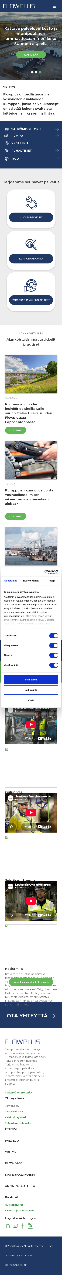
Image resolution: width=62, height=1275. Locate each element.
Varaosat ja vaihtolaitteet (20, 1210)
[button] (32, 72)
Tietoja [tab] (51, 580)
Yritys (10, 1152)
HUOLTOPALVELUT (31, 217)
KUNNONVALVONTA (31, 258)
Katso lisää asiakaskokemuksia (31, 982)
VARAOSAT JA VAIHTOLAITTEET (31, 300)
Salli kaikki (31, 679)
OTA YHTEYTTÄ (27, 1015)
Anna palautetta (20, 1186)
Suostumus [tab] (10, 580)
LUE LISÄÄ (31, 54)
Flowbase (14, 1163)
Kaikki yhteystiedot (16, 1117)
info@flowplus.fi (14, 1111)
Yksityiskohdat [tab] (31, 580)
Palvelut (13, 1140)
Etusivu (12, 1129)
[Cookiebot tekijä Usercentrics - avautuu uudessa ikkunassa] (44, 572)
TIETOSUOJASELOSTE (17, 1265)
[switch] (53, 645)
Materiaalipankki (20, 1175)
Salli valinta (31, 690)
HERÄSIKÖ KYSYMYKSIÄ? (18, 1092)
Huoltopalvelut (14, 1204)
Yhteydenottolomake (18, 1123)
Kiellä (31, 700)
